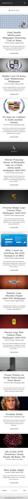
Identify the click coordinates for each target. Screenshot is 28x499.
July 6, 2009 (19, 459)
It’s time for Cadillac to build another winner (14, 106)
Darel (12, 42)
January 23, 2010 (19, 300)
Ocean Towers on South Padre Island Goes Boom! (14, 364)
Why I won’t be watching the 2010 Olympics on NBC (14, 240)
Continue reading (14, 53)
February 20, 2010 (19, 215)
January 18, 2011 (19, 42)
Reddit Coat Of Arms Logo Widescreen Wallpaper (14, 65)
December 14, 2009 (19, 382)
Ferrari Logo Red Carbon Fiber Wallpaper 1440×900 (14, 322)
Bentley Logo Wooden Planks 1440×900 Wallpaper (14, 282)
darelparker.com (7, 3)
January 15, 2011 (19, 83)
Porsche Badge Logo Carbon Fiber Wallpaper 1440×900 (14, 197)
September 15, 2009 (19, 416)
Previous (4, 490)
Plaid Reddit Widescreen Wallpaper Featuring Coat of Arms (14, 22)
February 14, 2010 (19, 258)
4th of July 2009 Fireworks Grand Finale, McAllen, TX (14, 441)
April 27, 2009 (19, 472)
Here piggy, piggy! (14, 470)
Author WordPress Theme (10, 497)
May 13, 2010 (19, 172)
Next (24, 490)
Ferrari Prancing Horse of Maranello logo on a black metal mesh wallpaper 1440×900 (14, 149)
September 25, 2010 (19, 124)
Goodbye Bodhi (14, 403)
